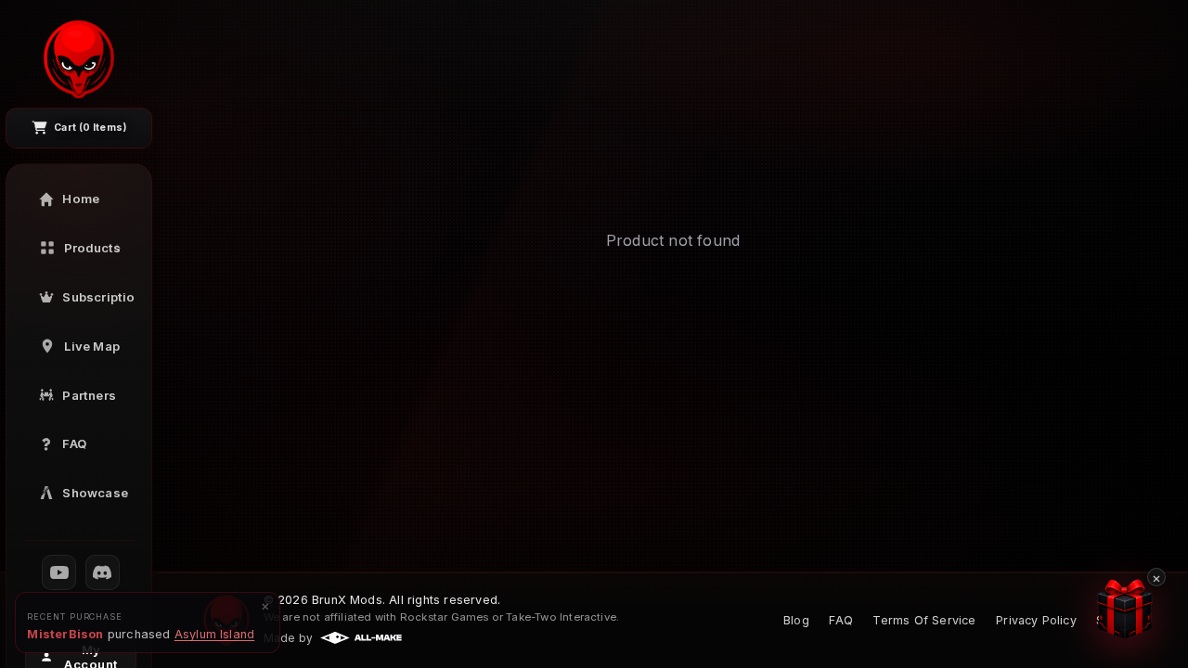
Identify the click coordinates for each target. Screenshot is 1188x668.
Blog (796, 620)
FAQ (74, 443)
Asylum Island (214, 634)
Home (80, 198)
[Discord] (103, 572)
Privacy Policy (1036, 620)
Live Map (92, 346)
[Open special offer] (1128, 609)
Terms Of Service (923, 620)
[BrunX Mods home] (79, 59)
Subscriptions (99, 296)
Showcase (95, 492)
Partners (89, 395)
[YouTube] (59, 572)
